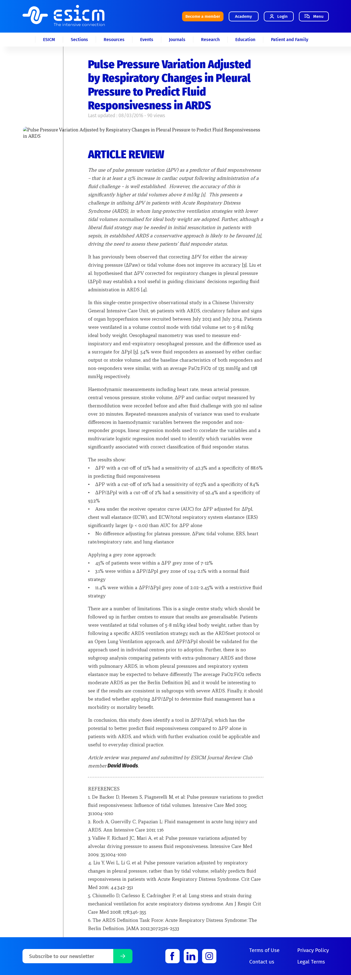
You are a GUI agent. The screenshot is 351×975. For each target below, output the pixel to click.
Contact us (261, 962)
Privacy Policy (313, 950)
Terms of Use (264, 950)
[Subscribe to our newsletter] (122, 956)
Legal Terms (311, 962)
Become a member (202, 16)
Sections (79, 39)
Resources (114, 39)
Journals (177, 39)
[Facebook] (172, 956)
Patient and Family (289, 39)
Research (210, 39)
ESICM (49, 39)
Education (245, 39)
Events (146, 39)
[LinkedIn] (191, 956)
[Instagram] (209, 956)
